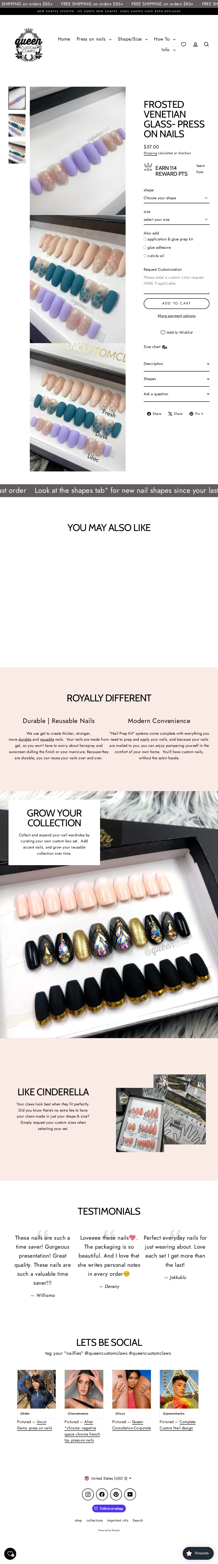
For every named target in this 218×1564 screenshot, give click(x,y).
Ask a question (156, 394)
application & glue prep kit (170, 239)
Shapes (150, 379)
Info (166, 49)
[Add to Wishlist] (22, 550)
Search (138, 1520)
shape (148, 190)
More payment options (176, 316)
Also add (151, 233)
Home (64, 39)
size (147, 211)
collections (94, 1520)
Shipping (150, 153)
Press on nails (92, 39)
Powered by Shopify (109, 1530)
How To (162, 39)
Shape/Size (130, 39)
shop (78, 1520)
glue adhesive (159, 247)
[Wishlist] (183, 44)
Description (153, 363)
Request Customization (163, 269)
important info (117, 1520)
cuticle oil (156, 256)
